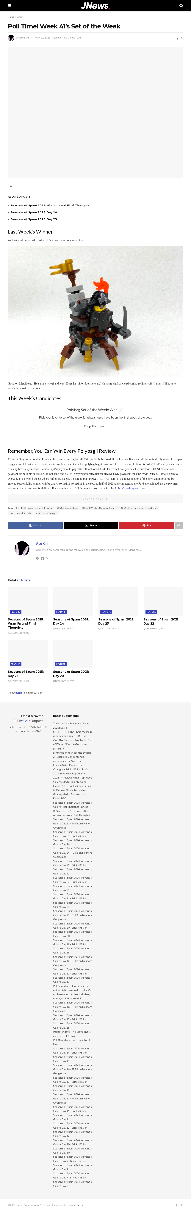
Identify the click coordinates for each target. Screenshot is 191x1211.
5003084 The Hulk (20, 513)
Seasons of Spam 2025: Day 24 (33, 212)
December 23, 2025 (109, 628)
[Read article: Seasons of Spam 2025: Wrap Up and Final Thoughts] (28, 601)
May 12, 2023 (42, 37)
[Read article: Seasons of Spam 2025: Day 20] (73, 654)
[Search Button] (181, 5)
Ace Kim (24, 37)
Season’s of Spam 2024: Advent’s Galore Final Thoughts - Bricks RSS (72, 807)
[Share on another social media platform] (179, 525)
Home (11, 16)
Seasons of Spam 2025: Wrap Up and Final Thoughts (50, 205)
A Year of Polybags (46, 513)
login (19, 692)
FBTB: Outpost (27, 721)
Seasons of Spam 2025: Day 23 (33, 219)
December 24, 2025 (64, 628)
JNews (19, 1205)
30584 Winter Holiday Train (98, 507)
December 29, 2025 (19, 633)
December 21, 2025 (19, 681)
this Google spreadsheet (131, 488)
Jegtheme (78, 1205)
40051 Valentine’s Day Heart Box (138, 507)
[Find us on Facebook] (177, 1205)
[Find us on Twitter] (181, 1205)
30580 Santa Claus (67, 507)
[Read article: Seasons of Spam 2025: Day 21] (28, 654)
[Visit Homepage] (95, 5)
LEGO (20, 16)
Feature (15, 612)
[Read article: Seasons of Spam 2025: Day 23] (118, 601)
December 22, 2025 (155, 628)
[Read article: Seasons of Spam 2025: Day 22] (163, 601)
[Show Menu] (9, 5)
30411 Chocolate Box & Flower (34, 507)
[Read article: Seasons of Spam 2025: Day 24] (73, 601)
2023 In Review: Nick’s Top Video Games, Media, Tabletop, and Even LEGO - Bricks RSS (72, 781)
